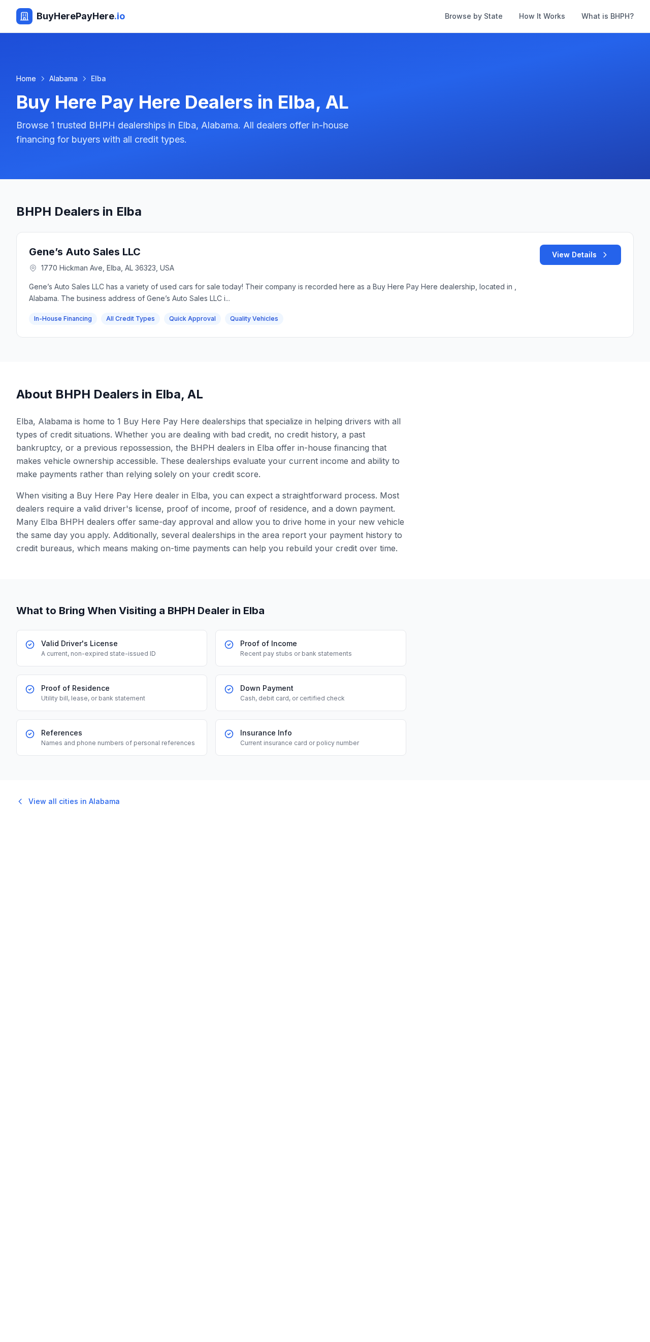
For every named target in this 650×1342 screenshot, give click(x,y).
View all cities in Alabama (74, 801)
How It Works (542, 16)
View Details (574, 254)
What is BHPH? (607, 16)
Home (26, 78)
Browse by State (474, 16)
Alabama (63, 78)
